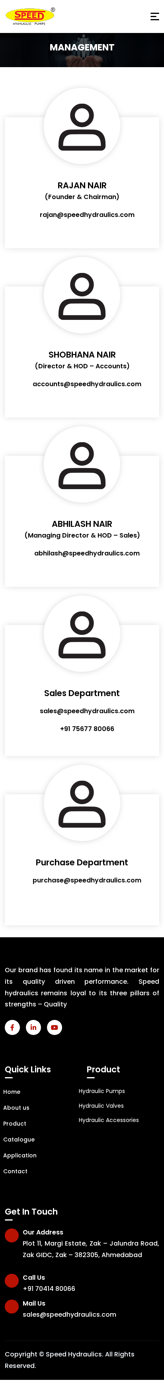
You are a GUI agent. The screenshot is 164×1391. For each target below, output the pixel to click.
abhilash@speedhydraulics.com (87, 553)
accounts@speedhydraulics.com (87, 384)
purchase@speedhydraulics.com (87, 880)
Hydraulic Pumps (102, 1091)
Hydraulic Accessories (109, 1120)
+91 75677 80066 (87, 728)
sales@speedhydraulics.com (87, 711)
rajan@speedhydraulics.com (87, 214)
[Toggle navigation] (154, 16)
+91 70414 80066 (49, 1288)
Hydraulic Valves (101, 1106)
